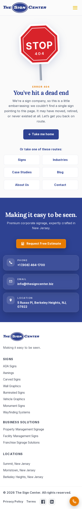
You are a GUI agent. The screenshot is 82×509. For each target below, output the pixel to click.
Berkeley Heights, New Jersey (23, 477)
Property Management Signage (23, 429)
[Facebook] (43, 501)
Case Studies (22, 172)
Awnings (8, 373)
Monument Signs (14, 406)
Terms (31, 501)
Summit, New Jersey (16, 464)
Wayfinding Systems (16, 412)
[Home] (21, 336)
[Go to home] (24, 7)
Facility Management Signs (20, 436)
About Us (22, 185)
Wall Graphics (12, 386)
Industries (60, 160)
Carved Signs (12, 379)
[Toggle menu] (75, 8)
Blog (60, 172)
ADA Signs (10, 366)
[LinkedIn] (51, 501)
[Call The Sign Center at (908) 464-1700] (74, 501)
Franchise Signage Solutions (21, 442)
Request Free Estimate (44, 243)
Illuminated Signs (14, 392)
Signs (22, 160)
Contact (60, 185)
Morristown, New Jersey (19, 470)
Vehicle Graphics (14, 399)
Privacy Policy (13, 501)
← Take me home (41, 134)
